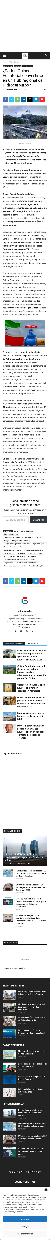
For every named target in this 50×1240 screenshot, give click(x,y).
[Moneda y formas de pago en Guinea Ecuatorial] (9, 1054)
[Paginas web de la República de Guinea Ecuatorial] (9, 1079)
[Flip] (42, 99)
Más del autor (32, 644)
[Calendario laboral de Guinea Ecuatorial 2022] (9, 1092)
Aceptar (25, 1219)
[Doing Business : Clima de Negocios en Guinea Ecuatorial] (9, 1033)
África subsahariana (11, 534)
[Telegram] (36, 99)
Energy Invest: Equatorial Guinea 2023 (17, 544)
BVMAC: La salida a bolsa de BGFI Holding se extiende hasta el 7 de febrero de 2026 (30, 887)
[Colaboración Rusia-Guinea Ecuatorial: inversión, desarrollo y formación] (9, 687)
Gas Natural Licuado (35, 553)
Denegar (25, 1226)
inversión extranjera (17, 556)
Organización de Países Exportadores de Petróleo (21, 563)
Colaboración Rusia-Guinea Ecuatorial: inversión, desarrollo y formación (31, 687)
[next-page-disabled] (8, 952)
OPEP (33, 560)
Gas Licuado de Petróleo (34, 550)
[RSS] (28, 631)
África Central (14, 62)
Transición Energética (36, 566)
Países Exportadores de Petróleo (15, 566)
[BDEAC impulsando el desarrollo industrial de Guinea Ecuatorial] (9, 995)
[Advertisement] (25, 26)
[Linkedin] (23, 99)
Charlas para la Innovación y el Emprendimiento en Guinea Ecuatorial (31, 1007)
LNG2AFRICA (31, 556)
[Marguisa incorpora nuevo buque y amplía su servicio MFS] (9, 716)
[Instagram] (22, 631)
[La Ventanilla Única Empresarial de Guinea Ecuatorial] (9, 1021)
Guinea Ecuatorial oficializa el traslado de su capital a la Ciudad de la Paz (24, 857)
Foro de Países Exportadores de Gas (16, 547)
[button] (46, 1190)
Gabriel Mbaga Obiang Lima (13, 550)
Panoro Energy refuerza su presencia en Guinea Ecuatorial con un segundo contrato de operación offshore (31, 731)
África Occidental (27, 531)
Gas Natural (21, 553)
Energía (6, 541)
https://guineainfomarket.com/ (25, 615)
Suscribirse (38, 520)
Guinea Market (11, 90)
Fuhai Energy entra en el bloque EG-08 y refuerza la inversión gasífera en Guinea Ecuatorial (31, 873)
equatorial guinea (39, 544)
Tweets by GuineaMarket (14, 968)
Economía (17, 66)
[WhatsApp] (17, 99)
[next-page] (8, 744)
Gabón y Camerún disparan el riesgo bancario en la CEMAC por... (31, 1151)
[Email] (30, 99)
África (16, 531)
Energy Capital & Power (20, 541)
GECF (5, 556)
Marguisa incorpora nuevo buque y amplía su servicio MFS (30, 716)
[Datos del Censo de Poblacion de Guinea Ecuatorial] (9, 1067)
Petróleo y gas (27, 66)
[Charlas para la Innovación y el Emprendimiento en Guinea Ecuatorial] (9, 1007)
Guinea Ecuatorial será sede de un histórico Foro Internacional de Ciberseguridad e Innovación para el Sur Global (31, 672)
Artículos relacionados (13, 644)
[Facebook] (5, 99)
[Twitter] (11, 99)
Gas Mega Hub (9, 553)
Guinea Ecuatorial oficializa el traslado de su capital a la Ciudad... (31, 1112)
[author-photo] (25, 607)
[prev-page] (4, 744)
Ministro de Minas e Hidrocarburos (16, 560)
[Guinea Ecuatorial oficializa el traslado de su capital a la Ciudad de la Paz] (25, 851)
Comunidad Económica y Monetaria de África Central (22, 537)
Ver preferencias (25, 1233)
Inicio (5, 62)
